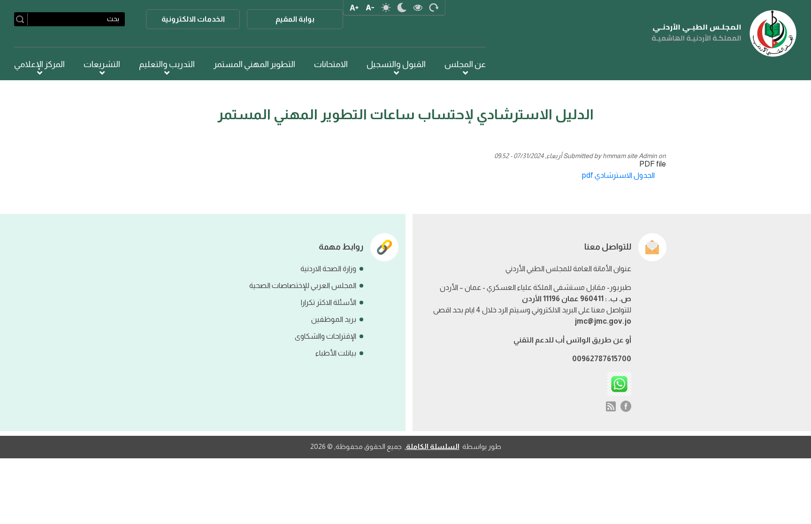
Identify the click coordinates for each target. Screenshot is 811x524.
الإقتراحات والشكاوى (325, 336)
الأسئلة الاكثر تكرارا (328, 302)
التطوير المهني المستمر (254, 64)
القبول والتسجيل (396, 64)
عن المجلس (465, 64)
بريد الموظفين (333, 319)
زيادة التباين (418, 7)
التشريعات (102, 64)
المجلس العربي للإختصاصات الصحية (302, 285)
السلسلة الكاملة (432, 446)
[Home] (724, 33)
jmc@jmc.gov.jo (602, 321)
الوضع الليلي (402, 7)
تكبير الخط (354, 7)
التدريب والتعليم (167, 64)
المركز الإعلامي (39, 64)
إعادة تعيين (434, 7)
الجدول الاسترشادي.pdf (618, 175)
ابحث (22, 19)
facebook (626, 406)
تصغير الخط (370, 7)
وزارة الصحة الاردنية (328, 269)
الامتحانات (331, 64)
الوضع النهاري (386, 7)
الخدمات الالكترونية (193, 19)
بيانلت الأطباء (335, 353)
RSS (611, 406)
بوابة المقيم (294, 19)
